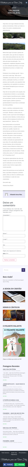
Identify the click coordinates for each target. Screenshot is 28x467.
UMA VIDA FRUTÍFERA (9, 369)
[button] (26, 2)
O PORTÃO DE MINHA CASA (11, 400)
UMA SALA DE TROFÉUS (10, 428)
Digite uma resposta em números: (12, 250)
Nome (5, 233)
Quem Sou (14, 452)
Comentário (6, 215)
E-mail (5, 239)
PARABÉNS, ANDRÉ (8, 441)
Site (4, 245)
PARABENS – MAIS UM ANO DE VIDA (13, 413)
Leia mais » (5, 380)
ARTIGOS (14, 7)
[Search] (23, 270)
